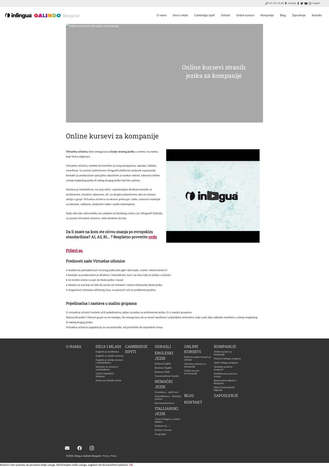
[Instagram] (91, 448)
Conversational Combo (167, 376)
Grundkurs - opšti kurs (167, 392)
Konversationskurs (164, 403)
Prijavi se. (74, 250)
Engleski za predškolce (107, 351)
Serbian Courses (163, 430)
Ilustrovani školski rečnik (108, 380)
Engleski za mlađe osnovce (109, 356)
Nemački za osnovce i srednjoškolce (107, 368)
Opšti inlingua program (226, 362)
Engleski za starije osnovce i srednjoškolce (109, 361)
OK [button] (131, 465)
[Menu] (324, 4)
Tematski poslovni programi (223, 368)
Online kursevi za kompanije (223, 353)
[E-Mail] (67, 448)
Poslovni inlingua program (227, 358)
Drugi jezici (160, 434)
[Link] (42, 16)
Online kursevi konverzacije (191, 372)
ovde (152, 236)
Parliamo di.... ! (162, 426)
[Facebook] (79, 448)
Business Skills (162, 372)
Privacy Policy (109, 456)
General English (163, 363)
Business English (163, 368)
